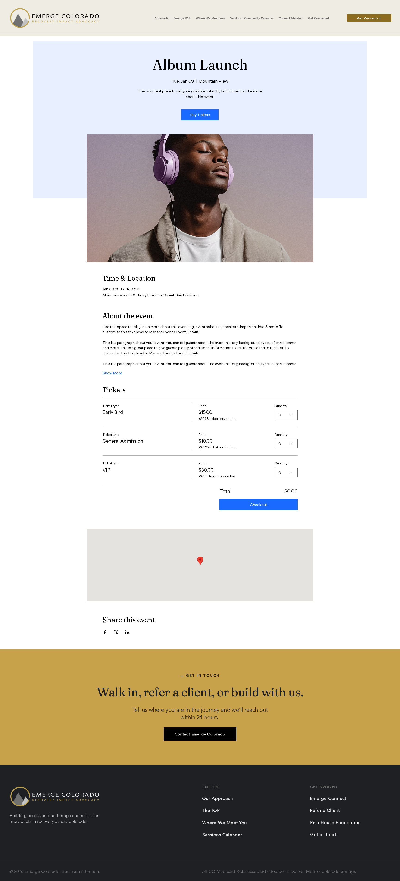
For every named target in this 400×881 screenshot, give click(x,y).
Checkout (258, 504)
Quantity (281, 406)
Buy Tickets (200, 114)
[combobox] (286, 415)
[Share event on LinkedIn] (127, 632)
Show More (112, 373)
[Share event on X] (116, 632)
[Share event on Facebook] (105, 632)
